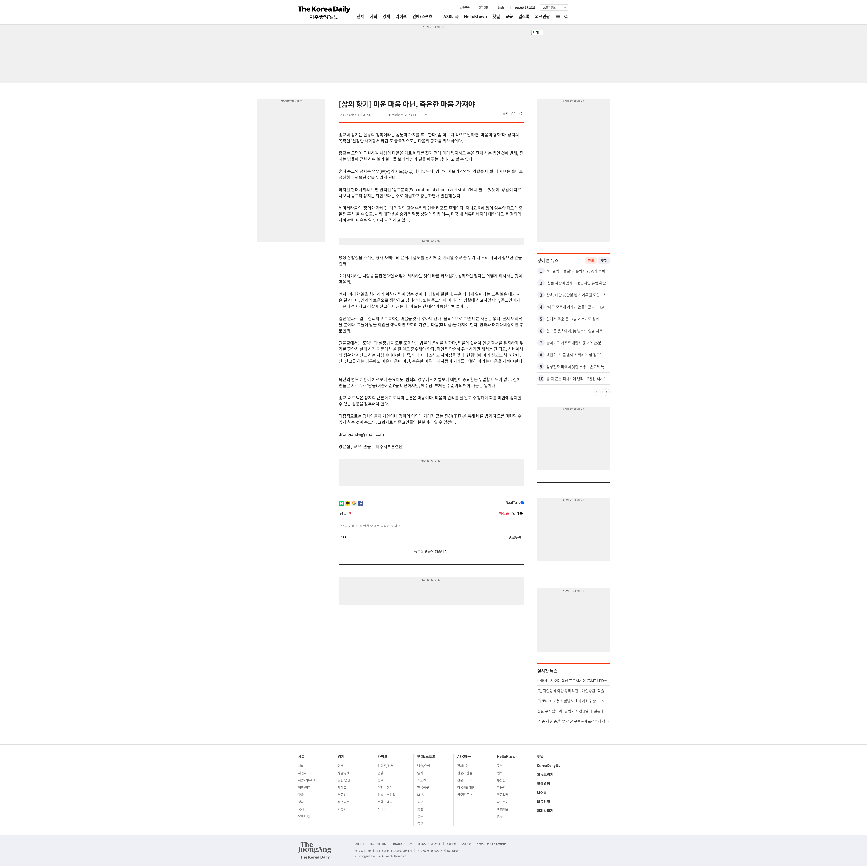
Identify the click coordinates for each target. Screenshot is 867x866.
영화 (420, 773)
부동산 (342, 794)
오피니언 (304, 816)
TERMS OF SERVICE (429, 844)
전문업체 (503, 794)
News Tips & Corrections (491, 844)
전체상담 (463, 765)
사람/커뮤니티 (307, 780)
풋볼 (420, 809)
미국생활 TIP (465, 787)
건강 (380, 773)
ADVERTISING (378, 844)
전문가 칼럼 (465, 773)
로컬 (604, 260)
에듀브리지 (545, 774)
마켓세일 (503, 809)
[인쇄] (513, 113)
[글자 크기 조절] (505, 113)
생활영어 (543, 783)
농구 (420, 801)
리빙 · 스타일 (386, 794)
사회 (373, 16)
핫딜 (496, 16)
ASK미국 (451, 16)
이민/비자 (304, 787)
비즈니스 (344, 801)
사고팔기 (503, 801)
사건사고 (304, 773)
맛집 (500, 816)
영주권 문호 (465, 794)
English (502, 7)
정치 (301, 801)
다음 (606, 392)
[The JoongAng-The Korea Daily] (314, 850)
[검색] (566, 16)
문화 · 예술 (385, 801)
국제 (301, 809)
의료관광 (542, 16)
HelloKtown (475, 16)
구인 (500, 765)
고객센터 (466, 844)
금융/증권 (344, 780)
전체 (360, 16)
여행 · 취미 (385, 787)
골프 (420, 816)
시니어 (382, 809)
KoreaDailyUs (548, 765)
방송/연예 (423, 765)
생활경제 (344, 773)
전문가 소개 (465, 780)
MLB (420, 794)
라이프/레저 (385, 765)
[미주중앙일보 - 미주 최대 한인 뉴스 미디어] (324, 12)
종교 (380, 780)
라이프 (401, 16)
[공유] (521, 113)
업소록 (524, 16)
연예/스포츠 (422, 16)
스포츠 (421, 780)
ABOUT (359, 844)
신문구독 (464, 7)
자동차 (342, 809)
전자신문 (483, 7)
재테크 (342, 787)
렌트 (500, 773)
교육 (509, 16)
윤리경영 (451, 844)
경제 (386, 16)
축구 (420, 823)
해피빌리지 (545, 810)
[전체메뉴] (558, 16)
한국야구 (423, 787)
